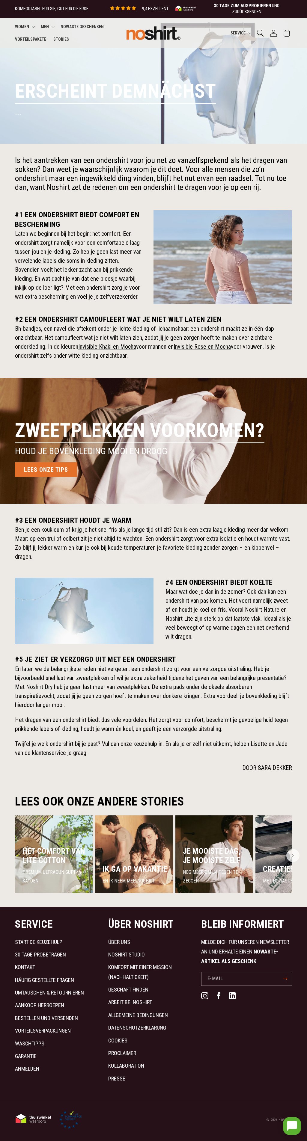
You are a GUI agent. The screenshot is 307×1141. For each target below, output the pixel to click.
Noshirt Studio (126, 954)
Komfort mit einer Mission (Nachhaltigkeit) (140, 972)
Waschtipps (29, 1043)
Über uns (119, 942)
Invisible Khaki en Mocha (107, 346)
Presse (116, 1078)
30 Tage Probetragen (40, 954)
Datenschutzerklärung (137, 1027)
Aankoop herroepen (39, 1005)
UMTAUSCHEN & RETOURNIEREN (49, 992)
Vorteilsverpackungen (43, 1030)
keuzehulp (145, 743)
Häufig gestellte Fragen (44, 980)
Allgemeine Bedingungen (138, 1015)
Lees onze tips (46, 469)
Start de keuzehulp (38, 942)
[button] (24, 26)
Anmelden (27, 1069)
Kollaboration (126, 1066)
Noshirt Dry (39, 686)
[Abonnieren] (285, 979)
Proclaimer (122, 1053)
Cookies (117, 1040)
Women (22, 26)
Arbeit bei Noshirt (130, 1002)
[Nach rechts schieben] (293, 855)
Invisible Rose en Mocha (202, 346)
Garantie (26, 1056)
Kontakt (25, 967)
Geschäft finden (128, 989)
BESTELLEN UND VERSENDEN (46, 1018)
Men (45, 26)
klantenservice (49, 752)
